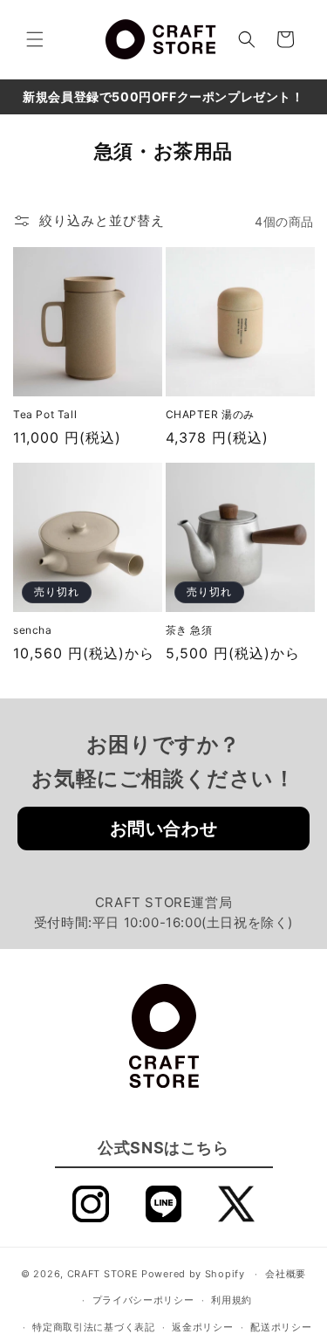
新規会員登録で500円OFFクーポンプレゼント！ (163, 96)
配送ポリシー (280, 1327)
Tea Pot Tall (45, 414)
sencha (32, 629)
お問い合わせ (164, 828)
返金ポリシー (202, 1327)
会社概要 (285, 1274)
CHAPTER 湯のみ (210, 414)
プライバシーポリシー (143, 1300)
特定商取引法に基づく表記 (93, 1327)
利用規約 (231, 1300)
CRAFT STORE (103, 1274)
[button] (35, 39)
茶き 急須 (189, 629)
